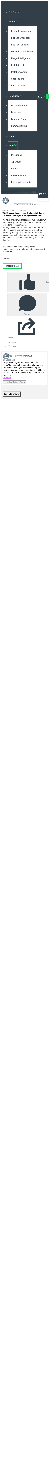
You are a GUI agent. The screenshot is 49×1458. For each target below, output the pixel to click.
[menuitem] (22, 12)
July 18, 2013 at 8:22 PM (14, 210)
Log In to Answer (11, 394)
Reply (22, 382)
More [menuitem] (11, 145)
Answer (27, 314)
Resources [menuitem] (14, 96)
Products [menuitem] (13, 21)
